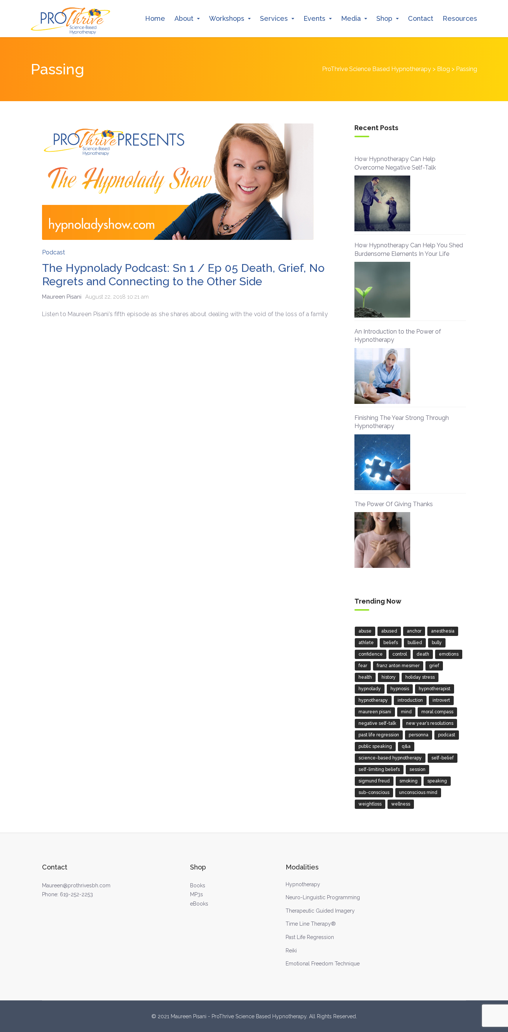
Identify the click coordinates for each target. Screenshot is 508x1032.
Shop (384, 18)
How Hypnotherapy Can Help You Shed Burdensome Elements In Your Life (408, 249)
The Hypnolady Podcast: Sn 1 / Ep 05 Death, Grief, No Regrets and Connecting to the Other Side (183, 274)
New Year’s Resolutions (429, 723)
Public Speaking (375, 746)
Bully (437, 642)
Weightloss (370, 804)
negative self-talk (377, 723)
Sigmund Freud (374, 781)
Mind (406, 711)
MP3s (196, 894)
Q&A (406, 746)
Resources (460, 18)
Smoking (408, 781)
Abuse (365, 631)
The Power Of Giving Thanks (393, 504)
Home (155, 18)
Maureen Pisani (375, 711)
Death (423, 654)
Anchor (414, 631)
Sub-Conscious (374, 792)
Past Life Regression (379, 734)
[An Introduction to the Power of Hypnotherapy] (382, 376)
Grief (434, 665)
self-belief (442, 758)
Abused (389, 631)
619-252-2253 (76, 894)
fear (363, 665)
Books (197, 885)
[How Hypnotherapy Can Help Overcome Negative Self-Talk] (382, 203)
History (389, 677)
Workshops (226, 18)
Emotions (449, 654)
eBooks (199, 904)
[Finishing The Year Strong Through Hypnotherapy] (382, 462)
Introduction (410, 700)
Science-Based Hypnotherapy (390, 758)
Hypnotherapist (434, 688)
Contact (420, 18)
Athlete (366, 642)
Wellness (400, 804)
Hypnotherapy (373, 700)
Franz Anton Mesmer (398, 665)
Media (351, 18)
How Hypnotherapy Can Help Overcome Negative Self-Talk (395, 163)
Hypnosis (399, 688)
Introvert (441, 700)
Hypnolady (370, 688)
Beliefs (390, 642)
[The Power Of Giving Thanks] (382, 540)
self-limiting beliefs (379, 769)
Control (399, 654)
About (183, 18)
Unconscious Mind (418, 792)
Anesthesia (442, 631)
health (365, 677)
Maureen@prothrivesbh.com (76, 885)
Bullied (415, 642)
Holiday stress (420, 677)
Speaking (437, 781)
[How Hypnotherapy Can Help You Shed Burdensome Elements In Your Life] (382, 290)
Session (417, 769)
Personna (418, 734)
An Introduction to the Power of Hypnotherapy (397, 335)
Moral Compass (437, 711)
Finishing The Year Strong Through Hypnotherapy (401, 422)
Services (274, 18)
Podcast (53, 252)
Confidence (371, 654)
